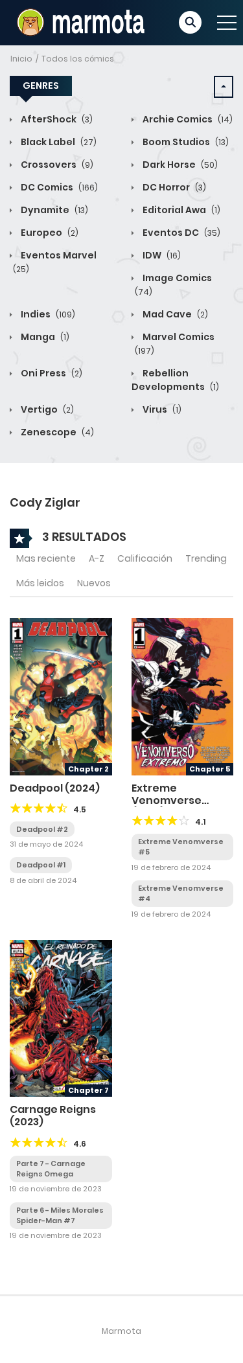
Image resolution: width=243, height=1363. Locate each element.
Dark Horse (179, 164)
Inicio (21, 58)
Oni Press (50, 373)
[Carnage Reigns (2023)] (61, 1017)
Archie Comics (187, 119)
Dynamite (53, 209)
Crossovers (56, 164)
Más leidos (40, 583)
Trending (206, 558)
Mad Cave (174, 314)
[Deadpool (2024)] (61, 695)
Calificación (144, 558)
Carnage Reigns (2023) (53, 1115)
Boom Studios (185, 141)
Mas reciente (46, 558)
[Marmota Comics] (79, 22)
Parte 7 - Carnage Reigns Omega (51, 1169)
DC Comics (58, 187)
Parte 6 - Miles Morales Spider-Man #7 (60, 1215)
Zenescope (56, 432)
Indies (47, 314)
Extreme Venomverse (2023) (167, 800)
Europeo (48, 232)
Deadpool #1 (40, 865)
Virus (161, 409)
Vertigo (46, 409)
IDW (161, 255)
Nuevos (94, 583)
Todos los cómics (77, 58)
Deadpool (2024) (55, 788)
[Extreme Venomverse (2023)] (183, 695)
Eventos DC (180, 232)
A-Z (96, 558)
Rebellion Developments (175, 380)
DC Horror (173, 187)
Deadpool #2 (42, 829)
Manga (44, 336)
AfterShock (56, 119)
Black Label (58, 141)
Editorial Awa (180, 209)
